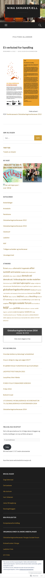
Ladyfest (6, 238)
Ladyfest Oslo (8, 549)
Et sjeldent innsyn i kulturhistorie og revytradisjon (20, 366)
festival (14, 286)
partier (11, 308)
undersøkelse (25, 315)
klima (19, 293)
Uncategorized (8, 255)
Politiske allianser (25, 308)
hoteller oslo (9, 293)
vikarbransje (17, 317)
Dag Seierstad (8, 480)
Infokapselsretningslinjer (26, 569)
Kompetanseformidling (11, 523)
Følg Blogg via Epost (12, 427)
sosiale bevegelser (18, 312)
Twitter (6, 148)
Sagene (5, 312)
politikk (16, 308)
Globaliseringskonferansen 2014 (15, 226)
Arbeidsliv (7, 208)
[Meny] (6, 25)
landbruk (26, 296)
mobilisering (26, 299)
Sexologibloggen (9, 509)
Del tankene (7, 485)
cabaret (15, 276)
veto (13, 317)
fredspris (31, 286)
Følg (7, 447)
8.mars (5, 268)
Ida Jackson (7, 491)
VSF (36, 317)
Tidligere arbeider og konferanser (15, 249)
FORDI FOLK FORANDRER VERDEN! (17, 383)
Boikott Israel (8, 395)
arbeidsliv (6, 276)
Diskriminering (7, 283)
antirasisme (15, 272)
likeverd (39, 296)
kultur (5, 296)
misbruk (19, 299)
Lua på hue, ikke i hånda (11, 377)
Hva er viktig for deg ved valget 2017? (17, 360)
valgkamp (8, 317)
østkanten (5, 320)
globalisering (37, 286)
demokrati (27, 275)
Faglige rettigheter (36, 283)
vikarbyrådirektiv (25, 317)
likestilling (33, 296)
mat (13, 299)
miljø (16, 299)
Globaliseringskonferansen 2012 (15, 220)
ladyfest (20, 296)
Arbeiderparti (32, 272)
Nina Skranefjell (22, 8)
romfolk (37, 308)
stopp (33, 312)
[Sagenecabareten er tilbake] (32, 173)
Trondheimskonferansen (9, 315)
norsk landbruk (36, 303)
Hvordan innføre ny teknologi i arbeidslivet (18, 354)
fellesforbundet (7, 286)
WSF (38, 317)
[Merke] (22, 138)
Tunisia (19, 315)
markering (9, 299)
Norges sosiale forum (20, 303)
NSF (4, 243)
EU (12, 283)
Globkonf (6, 232)
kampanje (15, 293)
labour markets (13, 296)
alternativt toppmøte (21, 268)
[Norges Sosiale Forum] (12, 173)
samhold (10, 312)
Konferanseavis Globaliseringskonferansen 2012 (24, 114)
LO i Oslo (6, 555)
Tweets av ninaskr (9, 152)
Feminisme (7, 214)
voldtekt (32, 317)
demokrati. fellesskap (13, 279)
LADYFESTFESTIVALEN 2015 (14, 371)
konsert (30, 293)
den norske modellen (31, 279)
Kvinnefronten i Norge (11, 543)
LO (4, 299)
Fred (26, 286)
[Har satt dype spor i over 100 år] (12, 186)
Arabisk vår (24, 272)
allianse (11, 268)
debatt (19, 276)
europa (16, 283)
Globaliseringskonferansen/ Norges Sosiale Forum (21, 537)
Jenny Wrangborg (9, 503)
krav (34, 293)
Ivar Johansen (8, 497)
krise (38, 293)
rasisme (32, 308)
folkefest (19, 286)
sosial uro (28, 312)
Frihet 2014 (7, 389)
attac (11, 276)
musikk (32, 299)
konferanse (24, 293)
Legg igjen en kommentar (27, 51)
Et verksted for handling (18, 47)
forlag (23, 286)
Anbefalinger (8, 203)
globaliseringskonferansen (16, 289)
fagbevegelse (25, 283)
